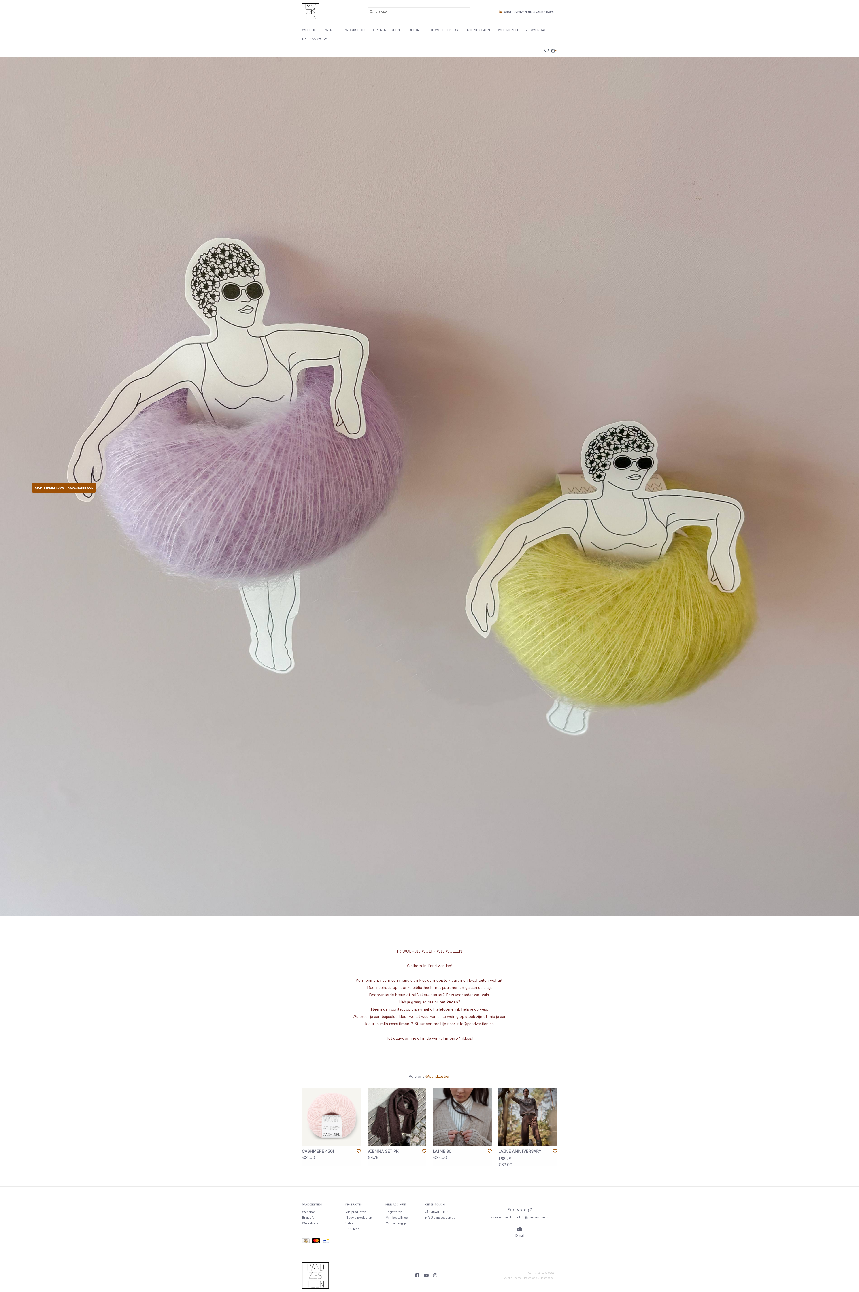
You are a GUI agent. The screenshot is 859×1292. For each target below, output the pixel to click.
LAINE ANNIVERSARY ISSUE (519, 1155)
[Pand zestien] (331, 11)
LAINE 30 (442, 1151)
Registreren (393, 1212)
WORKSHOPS (355, 30)
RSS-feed (352, 1229)
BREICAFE (414, 30)
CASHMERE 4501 (318, 1151)
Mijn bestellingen (397, 1217)
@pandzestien (438, 1076)
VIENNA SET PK (383, 1151)
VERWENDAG (536, 30)
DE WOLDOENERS (444, 30)
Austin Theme (513, 1277)
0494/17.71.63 (438, 1212)
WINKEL (331, 30)
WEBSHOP (310, 30)
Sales (349, 1223)
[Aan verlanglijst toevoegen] (359, 1151)
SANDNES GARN (477, 30)
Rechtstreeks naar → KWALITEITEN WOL (64, 487)
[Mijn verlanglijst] (546, 49)
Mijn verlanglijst (396, 1223)
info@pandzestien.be (440, 1217)
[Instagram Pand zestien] (435, 1275)
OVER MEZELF (508, 30)
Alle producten (355, 1212)
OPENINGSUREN (386, 30)
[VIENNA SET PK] (397, 1117)
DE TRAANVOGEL (315, 38)
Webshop (309, 1212)
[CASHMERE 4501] (331, 1117)
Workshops (310, 1223)
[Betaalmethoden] (307, 1241)
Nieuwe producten (358, 1217)
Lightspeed (547, 1277)
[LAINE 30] (462, 1117)
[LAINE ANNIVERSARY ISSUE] (527, 1117)
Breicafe (308, 1217)
